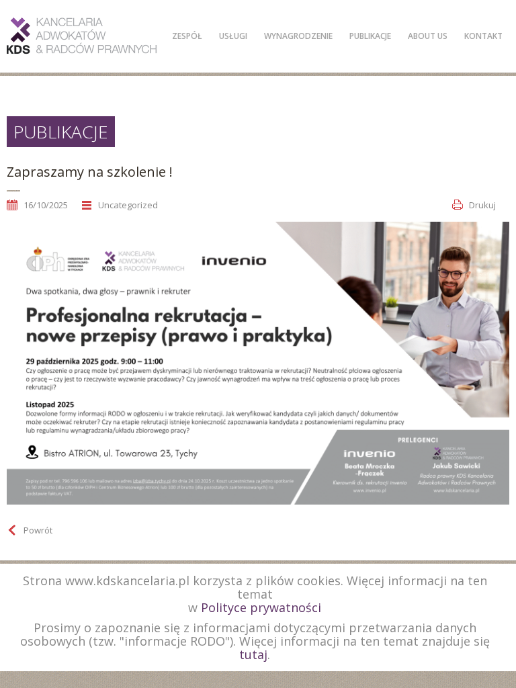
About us (427, 36)
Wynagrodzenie (298, 36)
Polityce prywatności (261, 607)
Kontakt (483, 36)
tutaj (253, 654)
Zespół (187, 36)
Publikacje (370, 36)
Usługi (233, 36)
